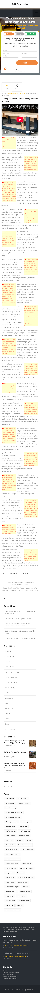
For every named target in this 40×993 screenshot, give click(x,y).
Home (5, 970)
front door (9, 840)
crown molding (10, 826)
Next (27, 63)
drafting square (25, 831)
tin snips (19, 905)
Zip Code (5, 50)
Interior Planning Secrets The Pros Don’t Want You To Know (20, 612)
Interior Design (8, 975)
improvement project (12, 854)
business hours (23, 798)
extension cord (24, 836)
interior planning (11, 868)
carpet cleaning (11, 808)
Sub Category (24, 53)
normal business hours (25, 877)
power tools (13, 573)
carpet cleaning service (13, 817)
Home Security (10, 688)
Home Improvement (12, 672)
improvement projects (13, 859)
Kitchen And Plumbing (10, 979)
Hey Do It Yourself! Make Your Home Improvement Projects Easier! (17, 625)
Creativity (8, 662)
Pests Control (9, 708)
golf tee (29, 840)
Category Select (6, 53)
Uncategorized (10, 729)
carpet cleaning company (14, 812)
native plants (10, 877)
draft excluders (11, 831)
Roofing (7, 719)
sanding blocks (25, 891)
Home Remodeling (11, 677)
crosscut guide (26, 822)
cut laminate (23, 826)
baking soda (10, 798)
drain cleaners (10, 836)
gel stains (19, 840)
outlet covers (10, 882)
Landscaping (9, 698)
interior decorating (12, 863)
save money (10, 896)
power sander (22, 882)
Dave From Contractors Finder (17, 93)
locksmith (8, 703)
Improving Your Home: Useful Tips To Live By (20, 638)
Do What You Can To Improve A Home (18, 619)
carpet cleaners (24, 803)
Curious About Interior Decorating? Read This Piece (20, 632)
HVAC (7, 693)
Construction (5, 95)
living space (9, 873)
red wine (25, 887)
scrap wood (21, 896)
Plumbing (8, 714)
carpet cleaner (10, 803)
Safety (7, 724)
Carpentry (8, 651)
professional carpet (12, 887)
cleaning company (11, 822)
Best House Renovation (11, 973)
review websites (11, 891)
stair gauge (25, 573)
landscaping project (26, 868)
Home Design (9, 667)
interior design (26, 863)
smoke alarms (10, 901)
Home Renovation (11, 682)
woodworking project (12, 910)
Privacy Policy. (22, 71)
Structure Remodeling (10, 977)
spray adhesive (24, 901)
